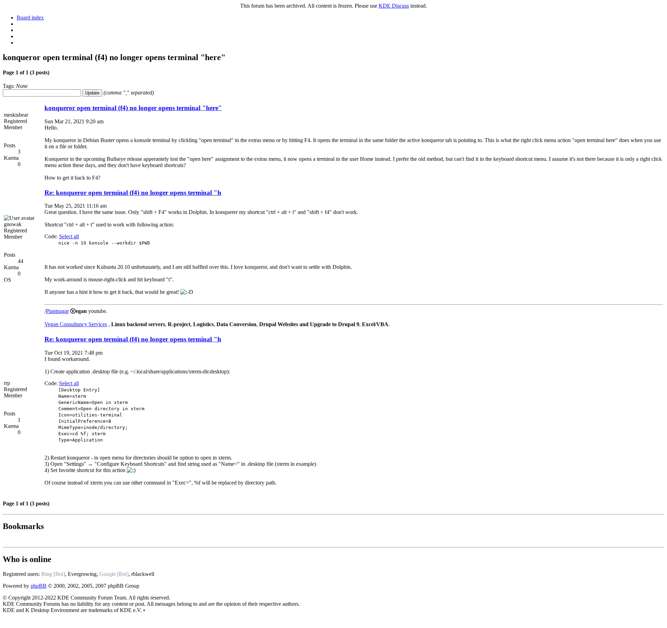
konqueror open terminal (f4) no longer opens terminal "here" (133, 107)
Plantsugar (57, 311)
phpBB (39, 586)
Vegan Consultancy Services (75, 324)
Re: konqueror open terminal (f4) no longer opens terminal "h (132, 192)
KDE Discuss (394, 6)
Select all (69, 236)
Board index (30, 17)
